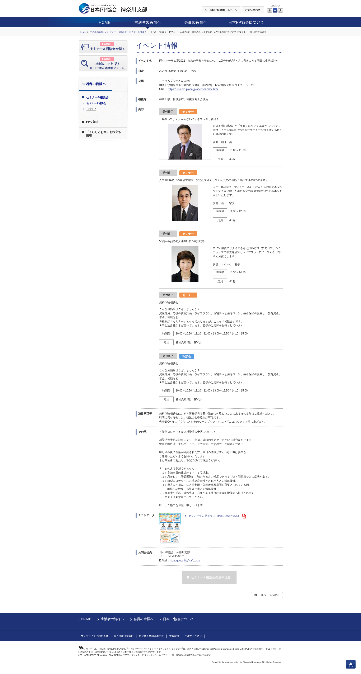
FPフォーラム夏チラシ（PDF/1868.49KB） (213, 515)
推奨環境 (174, 636)
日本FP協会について (178, 619)
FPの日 (91, 109)
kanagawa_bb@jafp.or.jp (185, 560)
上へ (351, 664)
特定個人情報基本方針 (151, 636)
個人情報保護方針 (124, 636)
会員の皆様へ (143, 619)
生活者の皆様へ (112, 619)
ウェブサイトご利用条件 (94, 636)
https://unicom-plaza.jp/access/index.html (193, 89)
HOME (86, 619)
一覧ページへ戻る (269, 595)
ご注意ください (193, 636)
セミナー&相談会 (96, 103)
